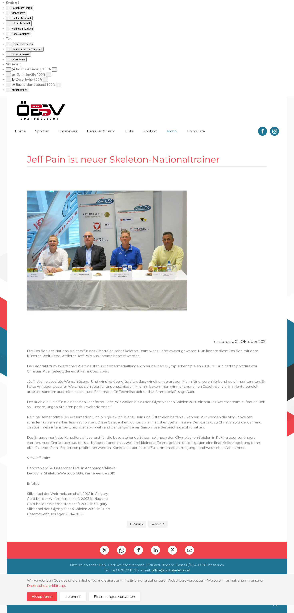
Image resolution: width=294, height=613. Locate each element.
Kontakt (150, 131)
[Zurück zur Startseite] (40, 110)
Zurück (138, 524)
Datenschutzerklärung (46, 586)
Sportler (42, 131)
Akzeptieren (42, 597)
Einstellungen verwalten (114, 597)
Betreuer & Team (101, 131)
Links (129, 131)
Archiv (171, 131)
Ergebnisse (68, 131)
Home (20, 131)
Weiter (156, 524)
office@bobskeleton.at (171, 570)
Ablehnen (73, 597)
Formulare (196, 131)
